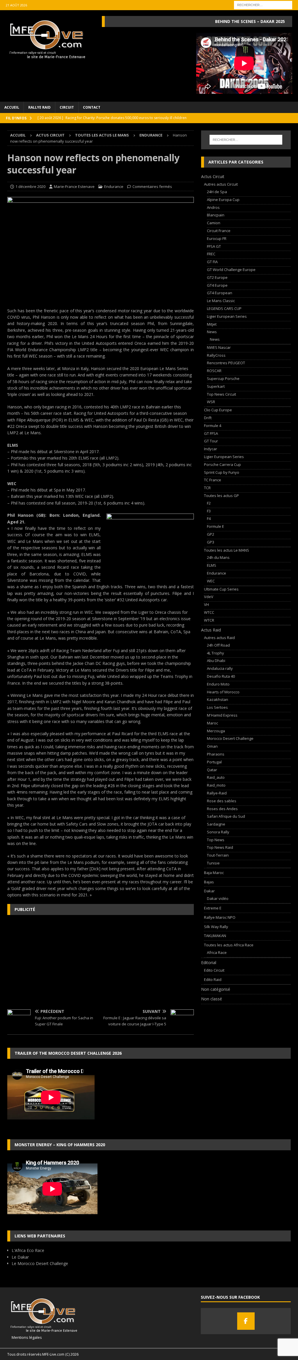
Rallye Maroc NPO (219, 917)
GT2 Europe (217, 277)
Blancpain (215, 215)
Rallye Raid (39, 107)
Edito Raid (212, 979)
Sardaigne (216, 824)
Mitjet (212, 324)
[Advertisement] (100, 961)
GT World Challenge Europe (231, 269)
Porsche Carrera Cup (222, 464)
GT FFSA (211, 433)
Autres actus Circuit (221, 184)
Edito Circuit (214, 970)
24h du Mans (218, 557)
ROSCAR (214, 370)
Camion (213, 222)
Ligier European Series (227, 316)
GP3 (210, 542)
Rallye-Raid (217, 793)
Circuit (67, 107)
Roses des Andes (222, 808)
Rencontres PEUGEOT (226, 362)
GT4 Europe (217, 285)
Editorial (208, 962)
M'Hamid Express (222, 715)
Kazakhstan (217, 699)
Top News (215, 839)
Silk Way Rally (216, 926)
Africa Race (217, 952)
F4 (209, 518)
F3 (209, 511)
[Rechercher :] (263, 4)
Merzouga (216, 730)
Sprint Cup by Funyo (221, 472)
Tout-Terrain (218, 855)
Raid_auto (216, 777)
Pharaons (215, 754)
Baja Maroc (214, 872)
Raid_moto (216, 785)
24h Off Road (218, 645)
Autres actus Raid (219, 637)
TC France (212, 479)
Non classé (211, 999)
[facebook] (246, 1321)
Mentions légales (24, 1337)
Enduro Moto (218, 684)
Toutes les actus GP (221, 495)
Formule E (215, 526)
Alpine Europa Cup (223, 199)
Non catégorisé (215, 989)
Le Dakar (20, 1257)
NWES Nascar (219, 347)
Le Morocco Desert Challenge (40, 1263)
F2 (209, 503)
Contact (91, 107)
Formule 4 (212, 425)
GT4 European (219, 292)
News (212, 331)
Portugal (214, 762)
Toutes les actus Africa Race (228, 945)
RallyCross (216, 355)
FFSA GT (214, 246)
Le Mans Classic (221, 300)
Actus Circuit (50, 135)
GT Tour (211, 441)
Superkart (216, 386)
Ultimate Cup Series (221, 589)
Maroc (212, 723)
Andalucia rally (220, 668)
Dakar (209, 890)
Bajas (209, 881)
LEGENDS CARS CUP (224, 308)
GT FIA (212, 261)
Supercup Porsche (223, 378)
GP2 (210, 534)
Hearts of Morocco (223, 692)
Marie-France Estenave (74, 186)
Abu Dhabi (216, 660)
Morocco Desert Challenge (230, 738)
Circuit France (218, 230)
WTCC (209, 612)
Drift (208, 417)
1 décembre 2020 (30, 186)
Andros (213, 207)
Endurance (113, 186)
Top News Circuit (221, 394)
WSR (211, 401)
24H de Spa (217, 191)
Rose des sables (221, 800)
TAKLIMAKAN (215, 935)
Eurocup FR (216, 238)
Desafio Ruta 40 (221, 676)
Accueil (11, 107)
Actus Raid (211, 630)
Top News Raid (220, 847)
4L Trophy (215, 653)
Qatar (212, 769)
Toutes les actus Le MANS (102, 135)
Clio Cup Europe (218, 409)
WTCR (209, 620)
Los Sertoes (217, 707)
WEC (211, 581)
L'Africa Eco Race (28, 1250)
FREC (211, 253)
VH (206, 604)
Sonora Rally (218, 832)
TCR (207, 487)
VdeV (208, 596)
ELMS (211, 565)
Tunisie (213, 863)
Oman (212, 746)
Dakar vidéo (217, 898)
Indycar (210, 448)
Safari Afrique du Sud (226, 816)
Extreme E (212, 908)
